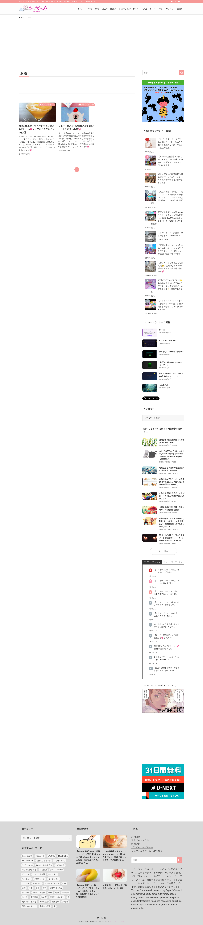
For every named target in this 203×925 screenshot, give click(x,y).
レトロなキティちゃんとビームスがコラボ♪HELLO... (166, 658)
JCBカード (40, 856)
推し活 (24, 897)
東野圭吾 (34, 897)
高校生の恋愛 (45, 906)
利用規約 (135, 844)
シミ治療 (43, 870)
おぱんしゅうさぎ (43, 861)
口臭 (37, 888)
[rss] (175, 1)
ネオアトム (52, 874)
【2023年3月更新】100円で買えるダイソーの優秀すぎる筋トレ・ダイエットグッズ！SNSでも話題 (170, 160)
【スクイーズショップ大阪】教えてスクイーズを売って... (166, 571)
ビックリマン (53, 879)
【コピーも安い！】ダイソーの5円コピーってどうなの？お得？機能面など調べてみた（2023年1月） (170, 143)
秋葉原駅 (55, 902)
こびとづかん (59, 861)
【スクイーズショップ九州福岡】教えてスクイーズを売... (165, 593)
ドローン (25, 874)
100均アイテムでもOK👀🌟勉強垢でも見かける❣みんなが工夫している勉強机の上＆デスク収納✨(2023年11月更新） (167, 286)
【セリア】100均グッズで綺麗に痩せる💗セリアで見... (166, 636)
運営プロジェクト (140, 840)
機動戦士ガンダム (57, 897)
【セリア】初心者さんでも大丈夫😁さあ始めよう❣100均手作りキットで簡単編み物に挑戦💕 (170, 267)
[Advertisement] (101, 40)
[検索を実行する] (181, 72)
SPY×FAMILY (27, 861)
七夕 (64, 883)
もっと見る (163, 551)
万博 (24, 888)
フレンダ (25, 883)
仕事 (30, 888)
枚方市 (44, 897)
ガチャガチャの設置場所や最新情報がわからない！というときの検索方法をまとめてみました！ (170, 178)
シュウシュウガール (117, 921)
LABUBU (51, 856)
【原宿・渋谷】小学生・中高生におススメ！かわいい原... (166, 669)
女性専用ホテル (56, 888)
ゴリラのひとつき (29, 870)
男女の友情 (44, 902)
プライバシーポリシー (142, 847)
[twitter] (172, 1)
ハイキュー (26, 879)
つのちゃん (60, 865)
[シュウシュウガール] (33, 8)
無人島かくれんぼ (29, 902)
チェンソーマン (56, 870)
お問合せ (135, 837)
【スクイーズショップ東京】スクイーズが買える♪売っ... (166, 582)
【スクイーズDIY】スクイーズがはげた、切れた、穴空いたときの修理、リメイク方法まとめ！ (170, 305)
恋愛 (57, 893)
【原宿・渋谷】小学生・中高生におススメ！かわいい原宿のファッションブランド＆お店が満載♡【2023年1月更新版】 (167, 197)
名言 (44, 888)
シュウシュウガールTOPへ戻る (146, 851)
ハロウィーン (39, 879)
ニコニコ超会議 (38, 874)
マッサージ (36, 883)
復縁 (50, 893)
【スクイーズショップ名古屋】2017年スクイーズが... (166, 614)
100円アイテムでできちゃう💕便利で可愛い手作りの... (166, 647)
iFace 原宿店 (27, 856)
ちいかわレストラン (44, 865)
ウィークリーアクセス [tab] (173, 562)
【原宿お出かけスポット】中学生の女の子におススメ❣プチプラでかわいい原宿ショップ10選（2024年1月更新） (170, 249)
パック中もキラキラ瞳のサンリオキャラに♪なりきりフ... (166, 625)
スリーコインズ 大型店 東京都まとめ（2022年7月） (170, 234)
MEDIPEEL (63, 856)
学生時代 (25, 893)
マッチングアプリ (52, 883)
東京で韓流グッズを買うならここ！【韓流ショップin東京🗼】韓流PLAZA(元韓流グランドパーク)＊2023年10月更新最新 (167, 218)
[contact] (179, 1)
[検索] (182, 1)
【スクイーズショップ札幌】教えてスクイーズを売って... (166, 603)
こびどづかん (27, 865)
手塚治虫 (65, 893)
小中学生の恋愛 (38, 893)
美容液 (65, 902)
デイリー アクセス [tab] (152, 562)
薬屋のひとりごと (29, 906)
